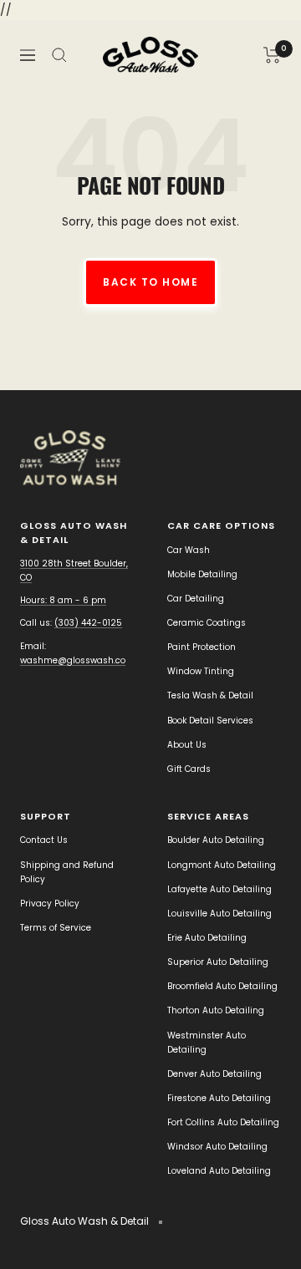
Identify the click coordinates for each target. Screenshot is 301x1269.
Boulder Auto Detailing (215, 840)
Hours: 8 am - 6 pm (63, 600)
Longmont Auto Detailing (221, 865)
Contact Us (44, 840)
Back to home (150, 282)
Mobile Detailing (202, 574)
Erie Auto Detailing (207, 937)
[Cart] (272, 55)
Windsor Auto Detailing (217, 1146)
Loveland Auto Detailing (219, 1171)
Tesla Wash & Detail (210, 695)
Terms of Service (55, 927)
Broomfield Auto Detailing (222, 986)
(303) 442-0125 (88, 623)
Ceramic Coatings (206, 623)
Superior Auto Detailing (217, 962)
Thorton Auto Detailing (215, 1010)
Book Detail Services (210, 720)
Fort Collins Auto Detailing (223, 1122)
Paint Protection (201, 647)
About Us (187, 745)
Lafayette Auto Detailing (219, 889)
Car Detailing (195, 598)
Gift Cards (189, 769)
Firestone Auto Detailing (219, 1098)
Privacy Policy (49, 903)
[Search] (59, 55)
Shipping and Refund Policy (67, 872)
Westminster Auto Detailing (206, 1042)
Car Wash (188, 550)
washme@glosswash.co (72, 660)
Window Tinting (200, 671)
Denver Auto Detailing (214, 1074)
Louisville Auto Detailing (219, 913)
